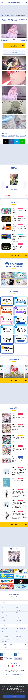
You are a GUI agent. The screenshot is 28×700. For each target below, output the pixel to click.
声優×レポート (5, 641)
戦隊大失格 (4, 135)
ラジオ (3, 610)
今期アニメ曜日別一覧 (20, 628)
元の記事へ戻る (14, 52)
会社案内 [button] (3, 651)
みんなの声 (18, 610)
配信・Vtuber (18, 620)
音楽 (3, 617)
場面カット (23, 135)
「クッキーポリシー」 (10, 691)
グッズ (3, 612)
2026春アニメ (11, 135)
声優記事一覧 (18, 636)
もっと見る (14, 380)
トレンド (3, 623)
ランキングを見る (14, 255)
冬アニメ (17, 633)
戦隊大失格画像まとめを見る (14, 46)
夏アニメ (17, 631)
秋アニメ (3, 633)
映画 (17, 612)
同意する (14, 696)
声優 (17, 607)
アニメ (17, 135)
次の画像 (22, 40)
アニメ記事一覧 (5, 636)
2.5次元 (3, 620)
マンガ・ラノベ (5, 615)
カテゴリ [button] (3, 602)
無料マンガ (18, 623)
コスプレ (17, 617)
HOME (3, 604)
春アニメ (3, 631)
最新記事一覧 (4, 628)
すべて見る (14, 524)
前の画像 (5, 40)
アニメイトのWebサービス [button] (6, 647)
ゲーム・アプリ (19, 615)
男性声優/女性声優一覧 (6, 639)
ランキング (18, 605)
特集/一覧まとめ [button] (4, 625)
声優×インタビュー (20, 639)
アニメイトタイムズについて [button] (7, 644)
